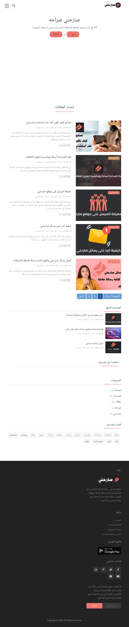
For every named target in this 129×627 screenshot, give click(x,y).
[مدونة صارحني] (109, 481)
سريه (41, 435)
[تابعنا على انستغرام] (103, 570)
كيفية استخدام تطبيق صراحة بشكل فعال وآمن (84, 329)
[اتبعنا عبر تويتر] (111, 570)
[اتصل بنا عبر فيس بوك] (118, 570)
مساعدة (98, 435)
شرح (116, 435)
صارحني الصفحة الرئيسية (111, 534)
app (109, 441)
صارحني (117, 413)
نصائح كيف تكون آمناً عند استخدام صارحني (48, 122)
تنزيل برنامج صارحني (94, 343)
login (87, 441)
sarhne (24, 435)
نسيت (68, 435)
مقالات (118, 402)
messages (98, 441)
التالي (81, 296)
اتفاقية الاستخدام (114, 524)
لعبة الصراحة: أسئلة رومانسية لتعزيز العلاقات (48, 157)
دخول (73, 34)
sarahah (13, 435)
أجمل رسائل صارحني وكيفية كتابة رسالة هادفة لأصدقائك (42, 260)
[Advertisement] (64, 71)
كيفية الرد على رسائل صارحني (55, 226)
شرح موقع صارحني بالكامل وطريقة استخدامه (84, 315)
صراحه (117, 408)
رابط (33, 435)
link (116, 441)
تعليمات (107, 435)
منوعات (117, 390)
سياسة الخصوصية (114, 529)
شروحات (116, 396)
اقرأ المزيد (66, 145)
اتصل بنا (118, 520)
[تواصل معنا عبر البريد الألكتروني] (111, 576)
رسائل (50, 435)
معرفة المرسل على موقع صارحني (54, 191)
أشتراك (56, 34)
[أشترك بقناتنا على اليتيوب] (118, 576)
